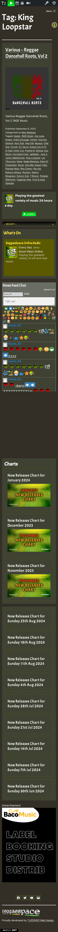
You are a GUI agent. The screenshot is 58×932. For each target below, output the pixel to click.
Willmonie (10, 179)
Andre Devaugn (21, 139)
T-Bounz (34, 176)
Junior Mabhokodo (15, 157)
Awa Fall (29, 143)
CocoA (14, 147)
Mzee (19, 161)
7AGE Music (27, 136)
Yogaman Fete (23, 179)
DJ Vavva (23, 147)
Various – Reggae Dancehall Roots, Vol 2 (26, 53)
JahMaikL (34, 154)
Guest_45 (14, 325)
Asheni (33, 139)
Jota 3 (43, 154)
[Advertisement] (29, 423)
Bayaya (38, 143)
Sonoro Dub (23, 176)
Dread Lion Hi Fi (38, 147)
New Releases (29, 132)
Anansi (8, 139)
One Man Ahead (33, 165)
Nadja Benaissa (31, 161)
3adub (17, 136)
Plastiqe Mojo (12, 168)
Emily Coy (19, 150)
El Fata (8, 150)
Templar (44, 176)
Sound (47, 289)
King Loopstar (33, 157)
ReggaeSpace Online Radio (23, 243)
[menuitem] (4, 3)
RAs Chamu (26, 168)
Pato (44, 165)
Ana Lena (39, 136)
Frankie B (30, 150)
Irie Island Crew (20, 154)
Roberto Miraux (13, 172)
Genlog (39, 150)
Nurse (21, 165)
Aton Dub (19, 143)
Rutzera (26, 172)
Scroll (52, 289)
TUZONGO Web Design (40, 920)
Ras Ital (37, 168)
